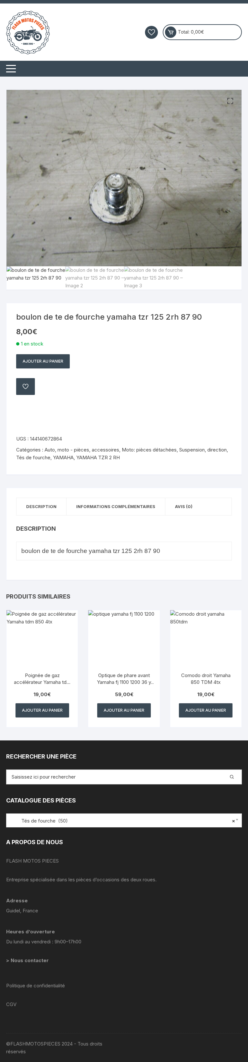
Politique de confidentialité (35, 985)
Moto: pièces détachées (149, 450)
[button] (230, 101)
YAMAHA (63, 457)
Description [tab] (41, 506)
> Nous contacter (28, 960)
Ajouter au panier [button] (42, 710)
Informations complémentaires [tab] (115, 506)
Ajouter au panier (43, 361)
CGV (11, 1004)
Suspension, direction (203, 450)
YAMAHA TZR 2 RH (98, 457)
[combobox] (124, 820)
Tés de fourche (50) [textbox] (122, 821)
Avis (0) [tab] (183, 506)
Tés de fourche (33, 457)
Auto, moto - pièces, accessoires (82, 450)
